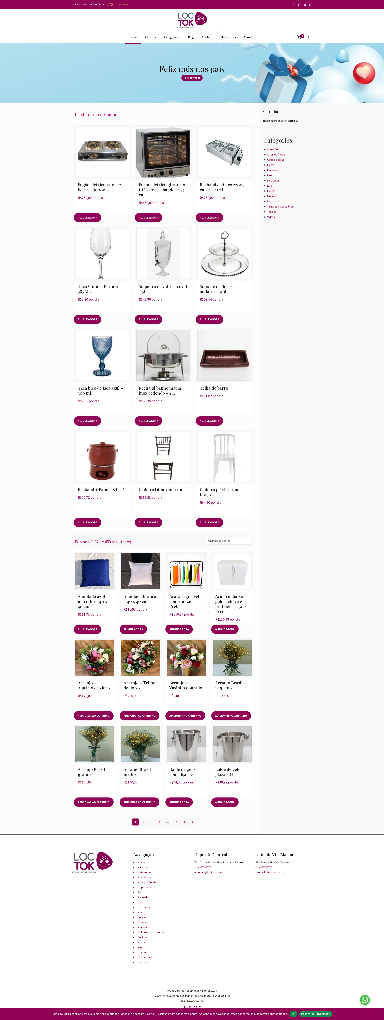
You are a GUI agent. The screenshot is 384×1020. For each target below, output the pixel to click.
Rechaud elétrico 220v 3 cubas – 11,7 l (222, 187)
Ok (293, 1013)
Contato (143, 952)
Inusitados (273, 180)
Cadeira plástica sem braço (220, 491)
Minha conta (145, 957)
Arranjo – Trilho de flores (139, 685)
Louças (271, 191)
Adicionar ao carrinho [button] (94, 715)
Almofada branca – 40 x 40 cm (140, 598)
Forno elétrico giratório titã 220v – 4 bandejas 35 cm (162, 189)
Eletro (270, 165)
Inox (269, 175)
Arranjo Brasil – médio (139, 771)
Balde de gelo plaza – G (228, 771)
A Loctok (143, 867)
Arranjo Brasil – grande (93, 771)
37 (175, 822)
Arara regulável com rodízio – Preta (184, 601)
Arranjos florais (276, 154)
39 (191, 822)
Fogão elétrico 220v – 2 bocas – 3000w (99, 187)
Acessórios (274, 149)
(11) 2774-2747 (119, 4)
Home (141, 862)
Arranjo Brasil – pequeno (230, 685)
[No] (379, 1014)
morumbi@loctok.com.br (209, 872)
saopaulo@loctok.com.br (270, 872)
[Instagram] (305, 4)
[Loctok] (192, 20)
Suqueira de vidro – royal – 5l (163, 288)
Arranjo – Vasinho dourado (185, 685)
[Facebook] (293, 4)
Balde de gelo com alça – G (182, 771)
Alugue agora (87, 217)
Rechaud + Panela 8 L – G (102, 489)
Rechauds (273, 201)
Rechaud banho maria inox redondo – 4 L (160, 390)
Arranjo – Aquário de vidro (94, 685)
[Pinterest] (299, 4)
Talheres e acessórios (280, 206)
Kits (269, 186)
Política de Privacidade (315, 1013)
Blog (140, 947)
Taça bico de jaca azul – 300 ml (100, 390)
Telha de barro (214, 388)
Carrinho (143, 962)
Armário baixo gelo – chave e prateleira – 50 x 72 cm (231, 603)
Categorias (144, 872)
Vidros (271, 217)
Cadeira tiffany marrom (162, 489)
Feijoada (272, 170)
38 (183, 822)
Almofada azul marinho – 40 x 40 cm (92, 601)
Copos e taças (275, 159)
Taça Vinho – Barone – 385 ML (99, 288)
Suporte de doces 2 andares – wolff (217, 288)
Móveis (271, 196)
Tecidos (272, 212)
